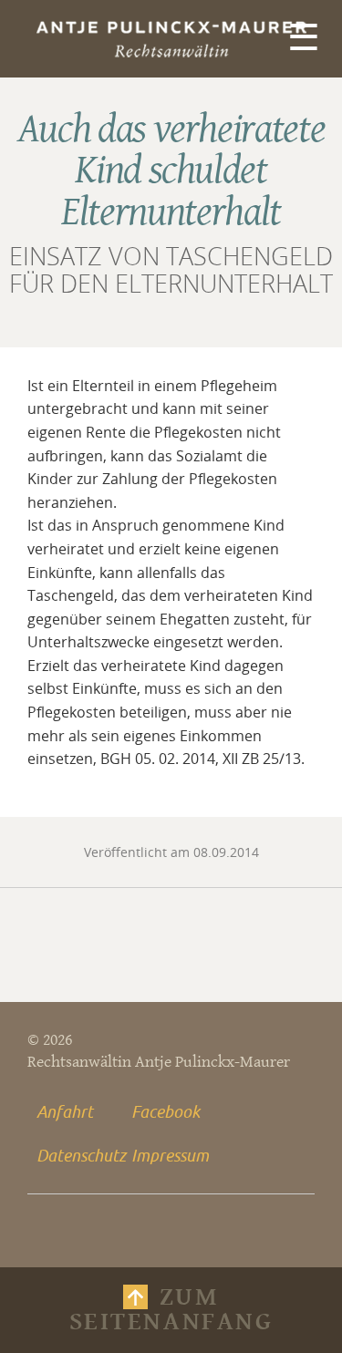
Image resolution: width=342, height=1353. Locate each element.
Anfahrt (64, 1111)
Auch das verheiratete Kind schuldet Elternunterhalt (171, 171)
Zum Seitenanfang (171, 1310)
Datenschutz (79, 1155)
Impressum (170, 1155)
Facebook (165, 1111)
